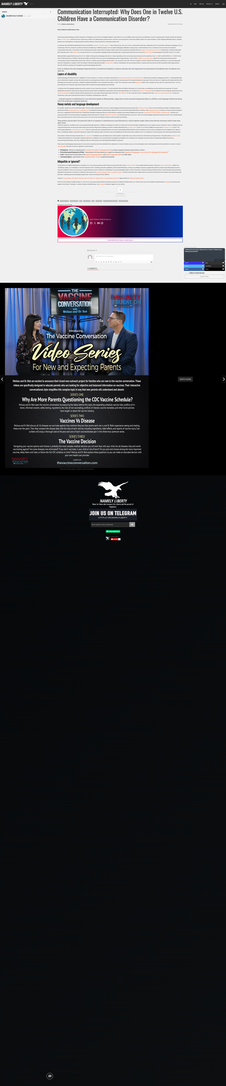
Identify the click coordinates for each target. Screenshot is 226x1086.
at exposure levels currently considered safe (156, 112)
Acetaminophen (64, 201)
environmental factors (166, 165)
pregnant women (132, 127)
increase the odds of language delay (98, 150)
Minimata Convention (111, 115)
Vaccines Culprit (123, 201)
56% (172, 56)
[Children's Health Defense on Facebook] (24, 16)
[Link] (116, 262)
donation (102, 184)
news (93, 201)
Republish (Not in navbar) (110, 201)
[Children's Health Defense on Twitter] (26, 16)
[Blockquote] (111, 262)
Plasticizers (99, 201)
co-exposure (88, 135)
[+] (121, 262)
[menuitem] (191, 4)
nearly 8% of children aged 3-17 (101, 45)
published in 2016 (175, 135)
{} (118, 262)
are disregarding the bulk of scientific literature (109, 172)
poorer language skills (114, 154)
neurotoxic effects (143, 108)
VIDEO (200, 4)
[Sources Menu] (223, 4)
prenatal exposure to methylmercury (78, 110)
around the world (167, 127)
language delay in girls (92, 157)
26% (157, 56)
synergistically (62, 146)
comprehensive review (78, 129)
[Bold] (96, 262)
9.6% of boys (148, 52)
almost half (139, 82)
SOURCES (217, 4)
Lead (80, 201)
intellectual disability (63, 93)
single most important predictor (163, 93)
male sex (75, 52)
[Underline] (101, 262)
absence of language (145, 90)
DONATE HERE (204, 276)
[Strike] (103, 262)
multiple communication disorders (150, 50)
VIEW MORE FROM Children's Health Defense (120, 240)
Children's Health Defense (14, 16)
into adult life (122, 93)
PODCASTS (209, 4)
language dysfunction (154, 110)
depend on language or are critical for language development (146, 152)
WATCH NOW (185, 379)
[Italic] (98, 262)
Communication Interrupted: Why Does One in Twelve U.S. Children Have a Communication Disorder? (91, 178)
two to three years (65, 39)
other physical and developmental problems (131, 78)
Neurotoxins (86, 201)
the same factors (109, 63)
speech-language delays (94, 154)
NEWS (195, 4)
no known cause (130, 165)
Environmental (74, 201)
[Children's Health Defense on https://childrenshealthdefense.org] (30, 16)
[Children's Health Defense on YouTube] (28, 16)
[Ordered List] (106, 262)
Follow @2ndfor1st (113, 531)
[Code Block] (113, 262)
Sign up (167, 182)
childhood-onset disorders (145, 58)
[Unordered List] (108, 262)
